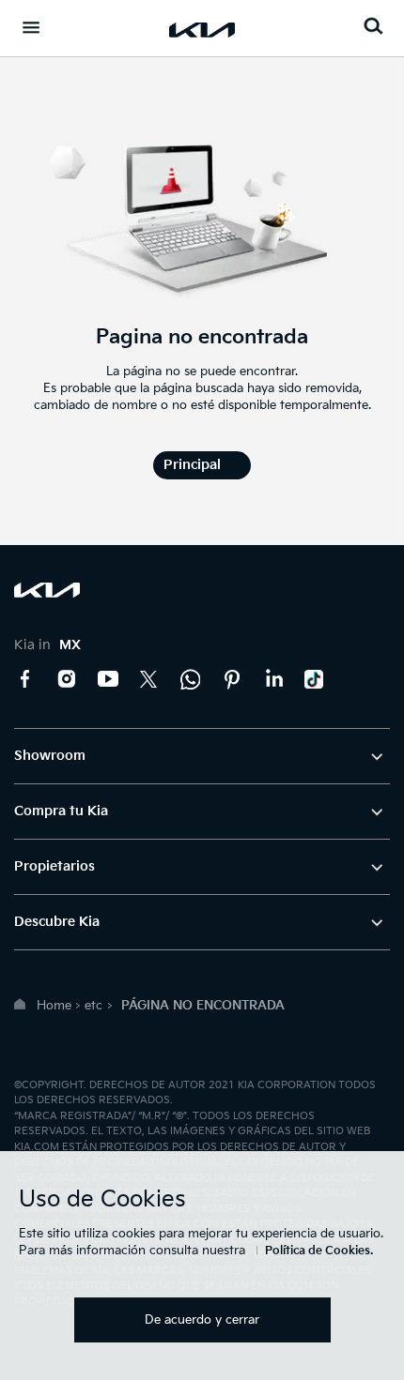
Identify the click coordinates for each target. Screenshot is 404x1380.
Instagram (66, 679)
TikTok (314, 679)
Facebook (25, 679)
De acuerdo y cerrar (202, 1319)
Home (54, 1005)
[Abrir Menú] (31, 27)
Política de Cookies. (319, 1251)
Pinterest (232, 679)
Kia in (47, 645)
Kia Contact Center (190, 679)
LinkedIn (273, 679)
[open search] (373, 26)
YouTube (108, 679)
